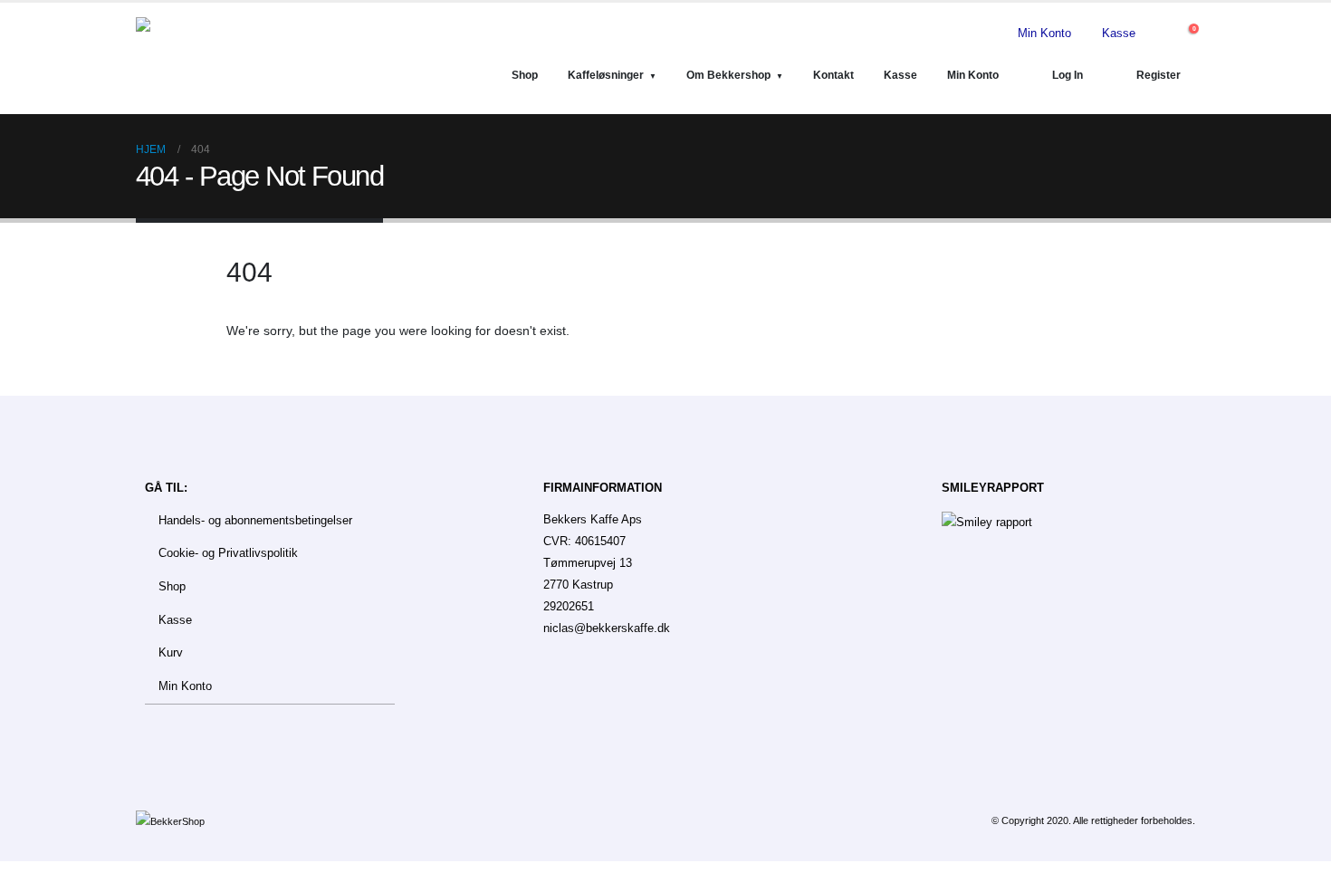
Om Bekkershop (728, 75)
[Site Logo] (226, 58)
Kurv (170, 653)
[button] (1161, 33)
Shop (525, 75)
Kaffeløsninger (606, 75)
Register (1158, 75)
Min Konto (1044, 33)
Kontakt (833, 75)
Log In (1067, 75)
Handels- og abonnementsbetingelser (255, 520)
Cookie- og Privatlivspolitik (228, 553)
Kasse (1118, 33)
